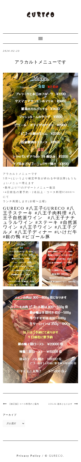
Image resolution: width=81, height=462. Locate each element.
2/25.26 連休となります (60, 404)
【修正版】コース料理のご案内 (24, 404)
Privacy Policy (29, 455)
